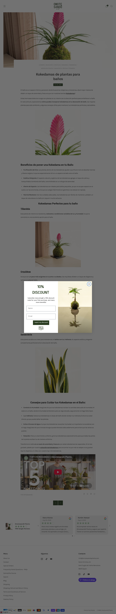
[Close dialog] (89, 284)
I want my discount (41, 323)
